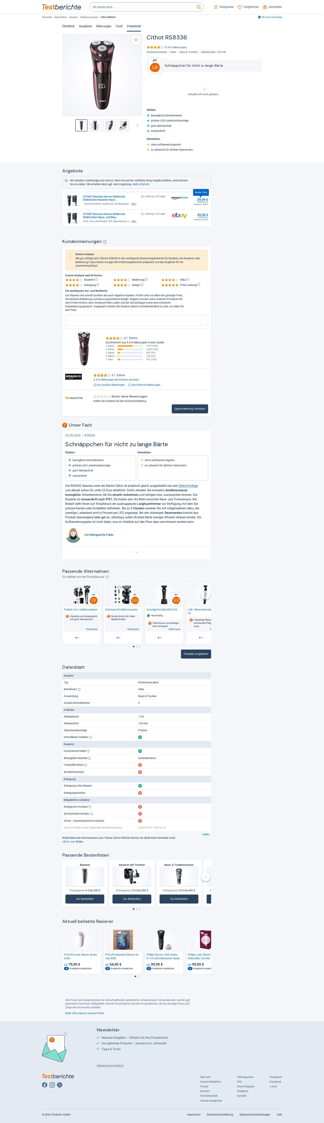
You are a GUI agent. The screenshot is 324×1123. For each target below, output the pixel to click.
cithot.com (68, 841)
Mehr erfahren (141, 184)
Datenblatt (134, 26)
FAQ (239, 1081)
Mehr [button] (133, 204)
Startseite (47, 17)
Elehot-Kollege (188, 486)
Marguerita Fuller (102, 535)
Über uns (205, 1077)
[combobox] (142, 6)
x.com (273, 1086)
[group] (95, 125)
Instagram (276, 1077)
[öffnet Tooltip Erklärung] (105, 242)
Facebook (275, 1081)
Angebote (85, 26)
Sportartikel (60, 17)
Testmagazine (245, 1077)
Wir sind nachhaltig (272, 17)
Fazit (119, 26)
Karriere (205, 1091)
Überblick (68, 26)
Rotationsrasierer (89, 17)
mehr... (206, 834)
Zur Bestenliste (86, 899)
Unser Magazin (246, 1086)
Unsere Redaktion (210, 1081)
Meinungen (103, 26)
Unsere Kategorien (211, 1100)
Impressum (193, 1114)
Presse (204, 1086)
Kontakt (242, 1095)
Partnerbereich (209, 1095)
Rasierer (73, 17)
